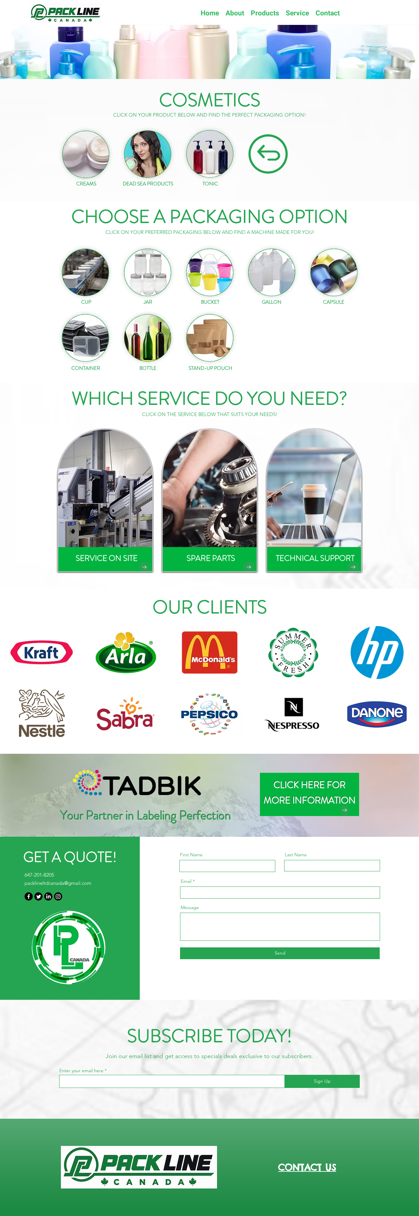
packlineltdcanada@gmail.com (58, 883)
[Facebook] (29, 896)
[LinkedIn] (48, 896)
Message (190, 907)
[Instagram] (58, 896)
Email (186, 881)
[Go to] (144, 567)
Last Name (296, 854)
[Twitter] (38, 896)
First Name (191, 854)
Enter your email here (81, 1070)
